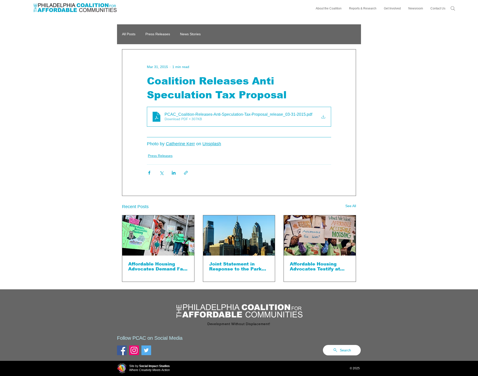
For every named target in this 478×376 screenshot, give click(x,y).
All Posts (128, 34)
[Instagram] (134, 350)
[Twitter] (146, 350)
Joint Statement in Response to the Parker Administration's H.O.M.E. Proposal (238, 266)
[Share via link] (185, 172)
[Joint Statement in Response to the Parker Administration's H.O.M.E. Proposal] (239, 235)
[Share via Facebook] (149, 172)
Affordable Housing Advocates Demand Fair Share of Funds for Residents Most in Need (157, 266)
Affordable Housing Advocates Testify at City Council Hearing (315, 266)
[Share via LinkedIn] (173, 172)
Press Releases (157, 34)
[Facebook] (122, 350)
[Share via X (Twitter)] (161, 172)
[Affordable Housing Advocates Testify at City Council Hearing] (320, 235)
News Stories (190, 34)
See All (350, 206)
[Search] (453, 8)
